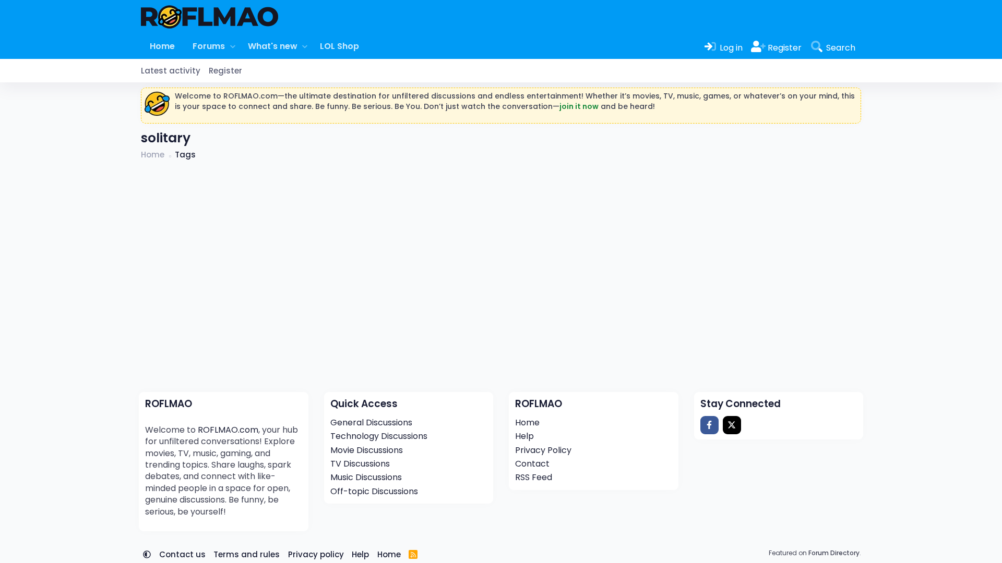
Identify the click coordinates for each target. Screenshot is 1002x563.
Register (225, 70)
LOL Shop (339, 46)
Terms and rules (246, 554)
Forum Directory (834, 552)
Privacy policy (316, 554)
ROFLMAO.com (228, 430)
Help (524, 436)
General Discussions (371, 423)
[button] (232, 46)
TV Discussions (360, 464)
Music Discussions (366, 477)
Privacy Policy (543, 450)
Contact (532, 464)
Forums (209, 46)
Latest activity (170, 70)
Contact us (182, 554)
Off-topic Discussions (374, 491)
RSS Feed (533, 477)
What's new (272, 46)
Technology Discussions (378, 436)
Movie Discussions (366, 450)
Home (162, 46)
